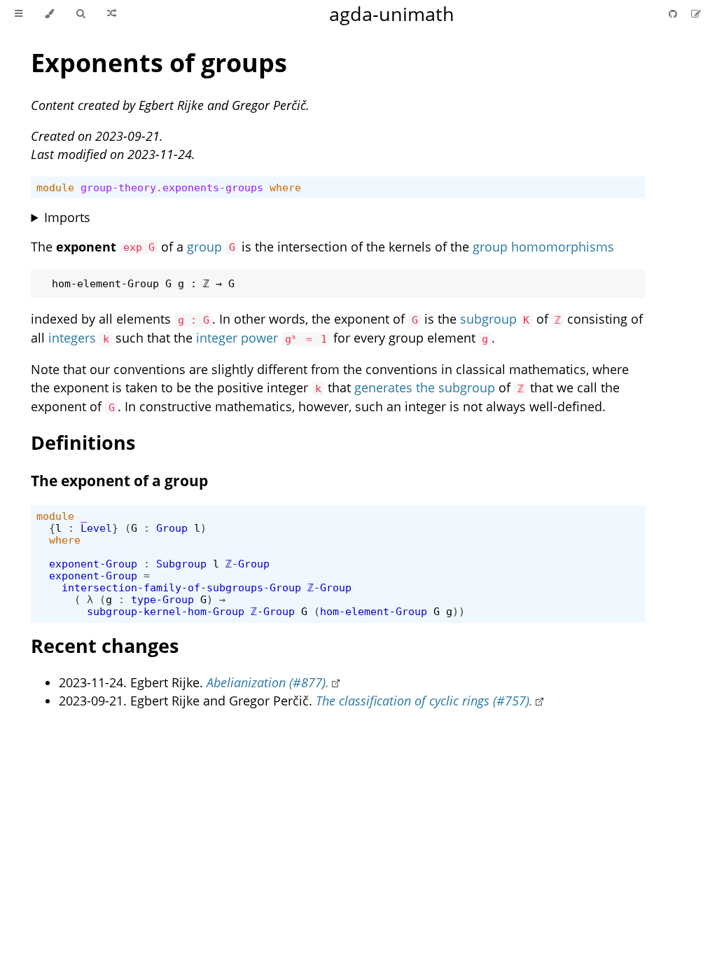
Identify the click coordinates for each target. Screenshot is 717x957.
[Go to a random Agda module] (111, 14)
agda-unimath (391, 14)
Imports (67, 217)
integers (72, 337)
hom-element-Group (373, 611)
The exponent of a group (119, 480)
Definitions (83, 442)
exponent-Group (93, 564)
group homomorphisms (543, 246)
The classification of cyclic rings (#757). (424, 700)
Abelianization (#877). (268, 682)
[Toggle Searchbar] (80, 14)
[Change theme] (49, 14)
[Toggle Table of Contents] (19, 14)
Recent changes (105, 646)
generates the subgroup (424, 387)
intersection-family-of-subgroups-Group (181, 587)
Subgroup (181, 564)
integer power (237, 337)
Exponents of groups (159, 63)
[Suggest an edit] (695, 13)
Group (172, 528)
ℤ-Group (247, 564)
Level (96, 528)
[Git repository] (674, 13)
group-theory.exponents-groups (172, 187)
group (204, 246)
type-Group (162, 599)
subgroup (488, 318)
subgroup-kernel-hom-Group (165, 611)
